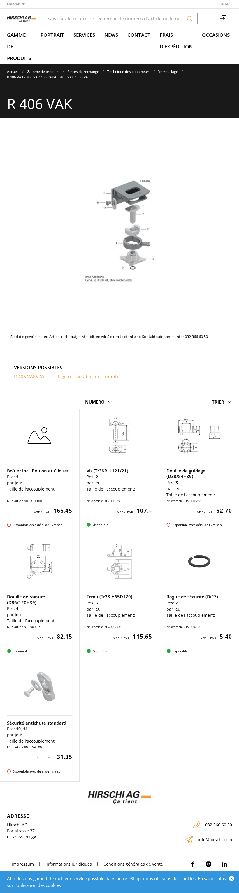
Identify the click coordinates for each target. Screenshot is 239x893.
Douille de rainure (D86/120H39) (26, 599)
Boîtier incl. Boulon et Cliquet (38, 471)
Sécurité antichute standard (36, 723)
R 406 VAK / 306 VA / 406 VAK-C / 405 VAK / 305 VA (47, 77)
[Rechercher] (190, 18)
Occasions (216, 34)
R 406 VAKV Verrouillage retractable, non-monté (66, 376)
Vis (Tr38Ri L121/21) (107, 471)
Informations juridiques (68, 864)
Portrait (52, 34)
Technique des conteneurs (128, 71)
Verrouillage (168, 71)
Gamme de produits (19, 46)
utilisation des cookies (39, 885)
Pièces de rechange (83, 71)
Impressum (23, 864)
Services (84, 34)
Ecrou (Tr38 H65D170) (109, 597)
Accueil (13, 71)
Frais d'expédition (176, 40)
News (111, 34)
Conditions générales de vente (133, 864)
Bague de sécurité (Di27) (192, 597)
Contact (224, 4)
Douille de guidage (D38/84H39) (185, 473)
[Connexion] (223, 19)
